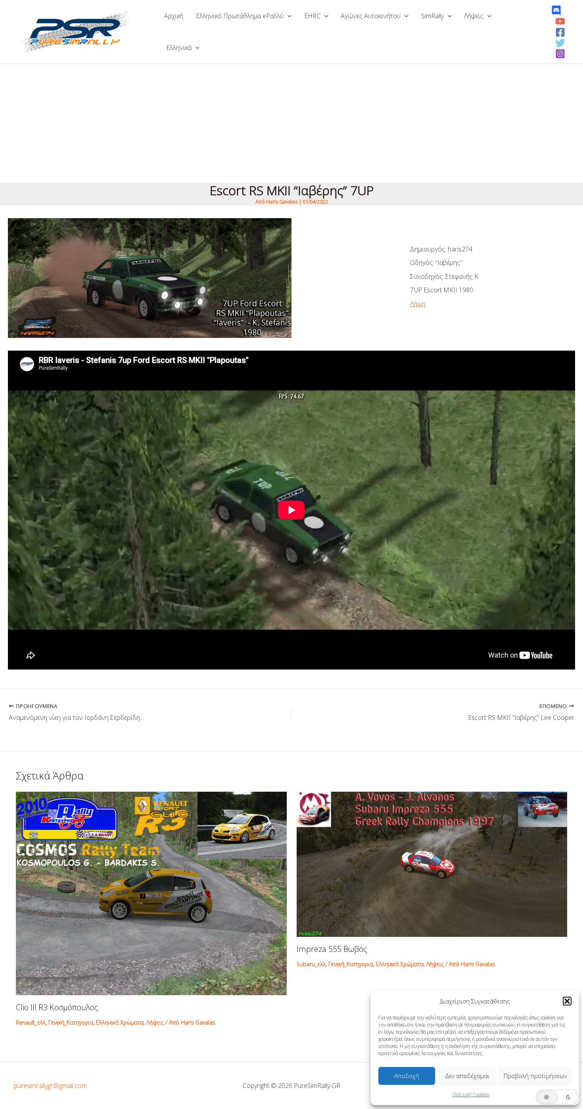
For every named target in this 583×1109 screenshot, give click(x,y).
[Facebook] (560, 32)
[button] (567, 1001)
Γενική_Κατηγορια (70, 1022)
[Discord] (556, 10)
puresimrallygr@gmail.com (50, 1085)
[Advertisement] (291, 123)
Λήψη (417, 303)
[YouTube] (560, 21)
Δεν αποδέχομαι (467, 1076)
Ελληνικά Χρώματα (120, 1022)
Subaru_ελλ (311, 964)
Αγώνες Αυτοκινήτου (371, 16)
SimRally (432, 16)
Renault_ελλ (31, 1022)
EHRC (312, 16)
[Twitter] (560, 43)
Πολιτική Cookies (471, 1094)
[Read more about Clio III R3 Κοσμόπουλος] (151, 892)
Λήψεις (473, 16)
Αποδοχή (406, 1076)
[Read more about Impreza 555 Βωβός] (432, 863)
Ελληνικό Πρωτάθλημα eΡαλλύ (240, 16)
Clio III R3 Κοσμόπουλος (57, 1007)
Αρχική (173, 16)
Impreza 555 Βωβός (332, 949)
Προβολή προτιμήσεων (535, 1076)
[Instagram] (560, 54)
